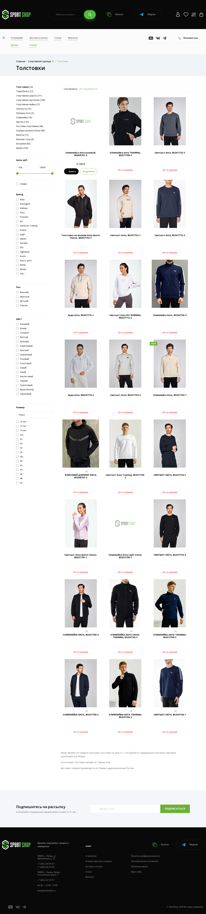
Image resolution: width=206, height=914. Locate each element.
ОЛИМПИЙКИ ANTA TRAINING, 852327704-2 (125, 716)
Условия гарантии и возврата (99, 861)
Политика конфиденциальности (145, 856)
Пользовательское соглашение (144, 861)
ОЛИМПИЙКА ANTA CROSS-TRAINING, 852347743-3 (125, 636)
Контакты (73, 38)
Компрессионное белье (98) (30, 130)
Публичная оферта (139, 866)
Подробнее (89, 171)
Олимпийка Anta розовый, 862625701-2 (80, 154)
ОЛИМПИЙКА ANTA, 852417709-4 (80, 634)
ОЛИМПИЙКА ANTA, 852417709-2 (80, 714)
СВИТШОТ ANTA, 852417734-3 (170, 474)
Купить (72, 171)
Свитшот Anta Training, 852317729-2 (125, 476)
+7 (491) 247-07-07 (45, 880)
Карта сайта (136, 872)
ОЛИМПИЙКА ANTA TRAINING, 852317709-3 (169, 636)
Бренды (14, 45)
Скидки (33, 45)
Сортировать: (71, 88)
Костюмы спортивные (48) (29, 126)
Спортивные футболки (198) (30, 100)
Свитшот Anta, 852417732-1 (125, 235)
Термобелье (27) (24, 91)
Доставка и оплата (39, 38)
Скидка (23, 184)
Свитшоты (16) (23, 108)
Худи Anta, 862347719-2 (81, 395)
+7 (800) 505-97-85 (45, 867)
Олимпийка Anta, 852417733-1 (170, 395)
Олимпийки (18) (24, 117)
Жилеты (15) (22, 134)
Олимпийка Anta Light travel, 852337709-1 (125, 556)
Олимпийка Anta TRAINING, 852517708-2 (125, 154)
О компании (17, 38)
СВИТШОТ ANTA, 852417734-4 (170, 554)
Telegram (151, 14)
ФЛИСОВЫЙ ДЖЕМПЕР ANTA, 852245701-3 (81, 476)
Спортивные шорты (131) (29, 95)
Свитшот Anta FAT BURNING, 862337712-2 (125, 316)
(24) (24, 86)
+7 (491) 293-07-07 (45, 864)
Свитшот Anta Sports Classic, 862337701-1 (80, 556)
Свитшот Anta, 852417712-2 (170, 235)
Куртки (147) (22, 121)
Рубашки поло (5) (25, 113)
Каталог (119, 14)
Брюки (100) (22, 148)
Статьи (57, 38)
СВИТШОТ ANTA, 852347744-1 (170, 714)
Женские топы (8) (25, 139)
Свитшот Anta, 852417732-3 (170, 152)
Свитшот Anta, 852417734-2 (125, 395)
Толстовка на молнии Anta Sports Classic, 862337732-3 (80, 236)
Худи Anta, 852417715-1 (81, 315)
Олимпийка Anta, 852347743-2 (170, 315)
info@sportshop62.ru (46, 890)
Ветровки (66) (23, 143)
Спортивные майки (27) (28, 104)
